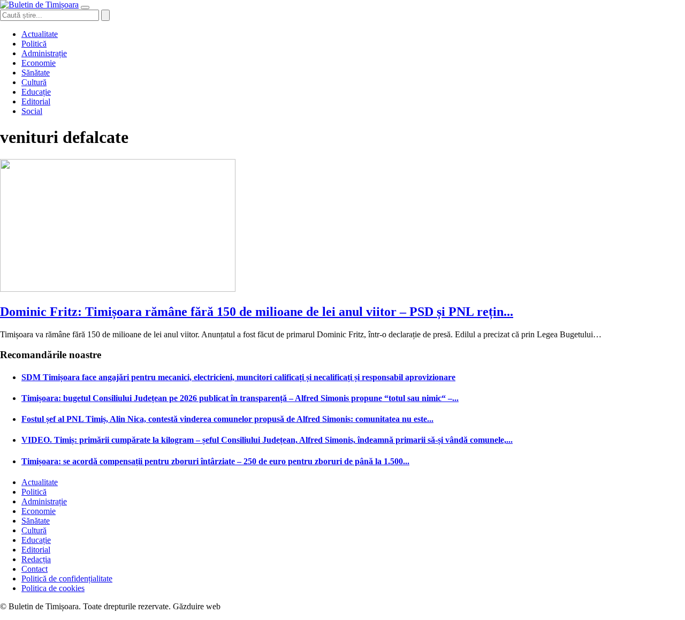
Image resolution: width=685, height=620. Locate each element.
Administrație (44, 53)
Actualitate (39, 34)
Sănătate (35, 72)
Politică (34, 43)
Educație (36, 91)
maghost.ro (243, 606)
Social (31, 111)
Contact (34, 568)
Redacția (36, 559)
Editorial (35, 101)
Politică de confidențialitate (66, 578)
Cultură (34, 82)
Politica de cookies (53, 588)
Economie (38, 62)
